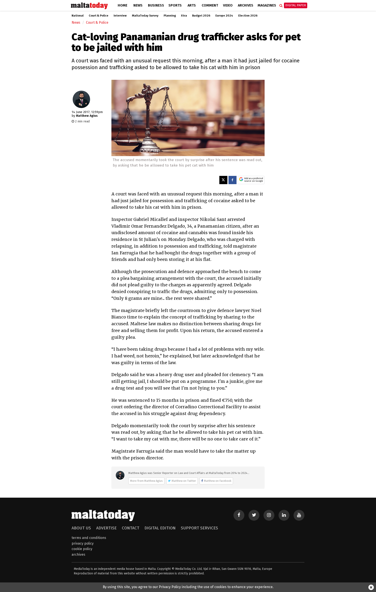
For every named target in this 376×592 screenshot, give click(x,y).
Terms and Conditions (89, 538)
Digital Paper (295, 5)
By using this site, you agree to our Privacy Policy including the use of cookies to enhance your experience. (188, 587)
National (78, 15)
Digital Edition (160, 527)
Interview (120, 15)
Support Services (199, 527)
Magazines (267, 5)
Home (122, 5)
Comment (210, 5)
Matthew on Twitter (184, 480)
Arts (192, 5)
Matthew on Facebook (217, 480)
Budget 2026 (201, 15)
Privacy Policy (83, 543)
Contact (130, 527)
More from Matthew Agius (146, 480)
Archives (245, 5)
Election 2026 (247, 15)
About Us (81, 527)
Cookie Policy (82, 549)
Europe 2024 (224, 15)
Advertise (106, 527)
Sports (175, 5)
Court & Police (98, 15)
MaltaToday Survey (145, 15)
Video (228, 5)
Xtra (184, 15)
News (138, 5)
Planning (170, 15)
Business (156, 5)
